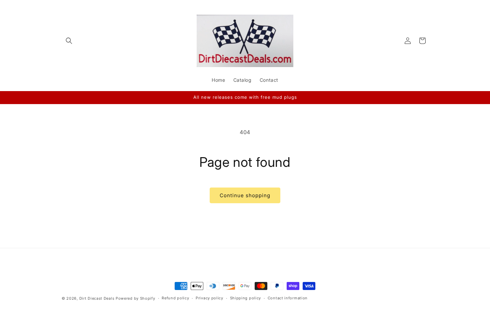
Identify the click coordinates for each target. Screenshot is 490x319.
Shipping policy (245, 298)
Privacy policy (209, 298)
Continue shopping (245, 195)
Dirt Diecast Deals (97, 298)
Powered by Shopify (135, 298)
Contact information (288, 298)
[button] (69, 40)
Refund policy (175, 298)
